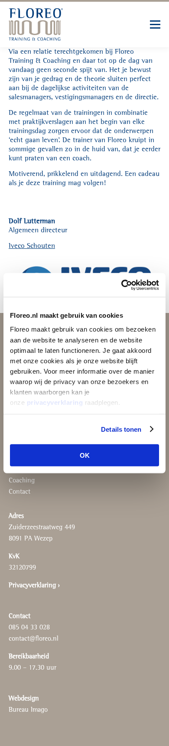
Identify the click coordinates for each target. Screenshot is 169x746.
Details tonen (121, 429)
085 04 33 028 (29, 627)
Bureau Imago (28, 710)
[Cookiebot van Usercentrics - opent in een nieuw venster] (121, 284)
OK (85, 455)
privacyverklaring (55, 402)
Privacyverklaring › (34, 585)
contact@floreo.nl (33, 638)
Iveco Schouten (32, 246)
